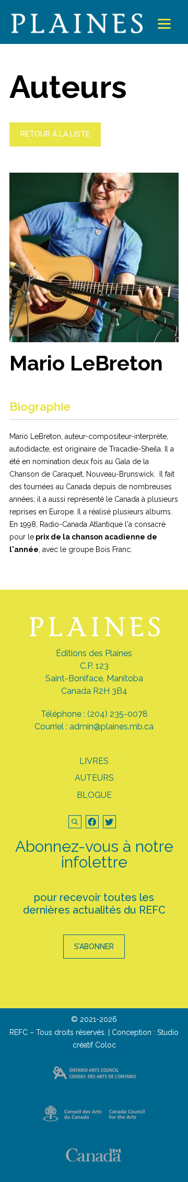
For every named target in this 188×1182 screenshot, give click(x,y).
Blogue (94, 795)
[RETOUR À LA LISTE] (55, 144)
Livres (94, 761)
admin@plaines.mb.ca (111, 726)
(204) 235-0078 (117, 714)
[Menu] (164, 23)
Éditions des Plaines (94, 653)
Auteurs (94, 778)
